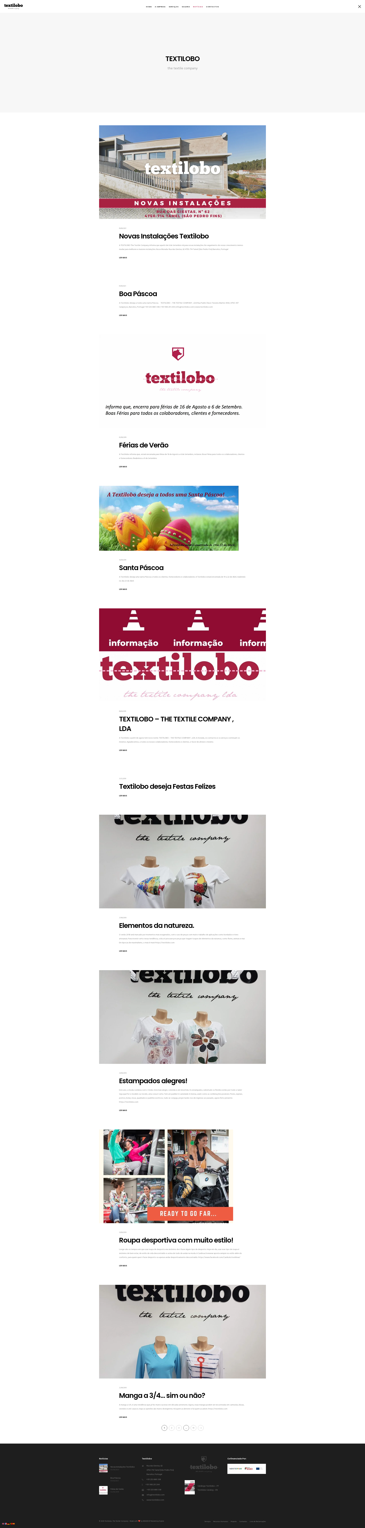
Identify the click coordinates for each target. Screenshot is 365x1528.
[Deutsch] (8, 1523)
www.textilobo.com (155, 1500)
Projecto (234, 1521)
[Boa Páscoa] (103, 1479)
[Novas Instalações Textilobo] (103, 1468)
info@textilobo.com (156, 1495)
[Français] (6, 1523)
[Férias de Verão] (103, 1490)
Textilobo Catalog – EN (208, 1490)
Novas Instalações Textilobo (122, 1467)
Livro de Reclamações (258, 1521)
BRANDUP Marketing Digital (153, 1521)
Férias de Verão (117, 1489)
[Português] (11, 1523)
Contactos (243, 1521)
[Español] (13, 1523)
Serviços (207, 1521)
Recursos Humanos (220, 1521)
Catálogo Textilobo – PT (208, 1486)
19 (193, 1428)
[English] (3, 1523)
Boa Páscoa (115, 1478)
